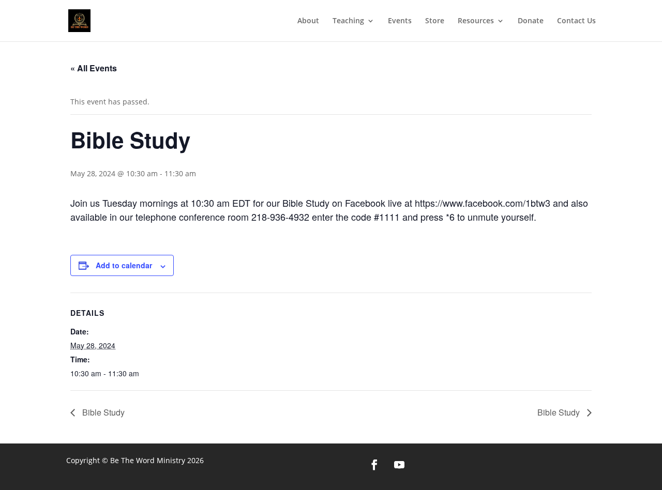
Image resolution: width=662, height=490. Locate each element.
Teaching (348, 21)
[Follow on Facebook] (374, 464)
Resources (476, 21)
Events (400, 21)
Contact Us (576, 21)
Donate (531, 21)
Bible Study (102, 412)
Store (434, 21)
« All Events (93, 68)
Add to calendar (124, 265)
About (308, 21)
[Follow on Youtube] (399, 464)
